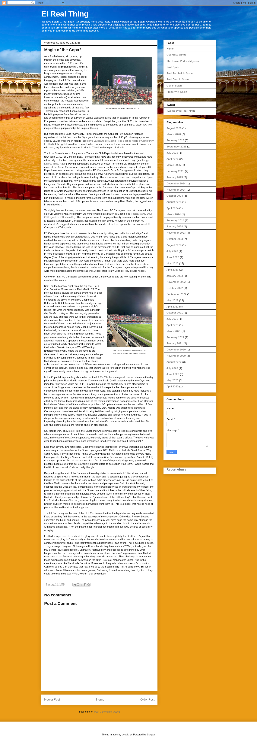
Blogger (151, 734)
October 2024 (175, 195)
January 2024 (175, 226)
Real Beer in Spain (178, 79)
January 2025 (175, 177)
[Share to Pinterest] (88, 584)
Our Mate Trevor (176, 54)
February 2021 (175, 337)
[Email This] (74, 584)
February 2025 (175, 171)
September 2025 (176, 146)
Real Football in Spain (180, 73)
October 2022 (175, 287)
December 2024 (176, 183)
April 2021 (173, 324)
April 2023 (173, 269)
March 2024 (174, 214)
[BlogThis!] (78, 584)
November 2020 (176, 355)
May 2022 (172, 300)
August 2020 (174, 361)
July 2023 (172, 251)
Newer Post (52, 699)
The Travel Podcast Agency (183, 60)
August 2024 (174, 201)
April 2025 (173, 158)
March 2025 (174, 164)
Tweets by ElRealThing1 (181, 110)
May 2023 (172, 263)
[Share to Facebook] (85, 584)
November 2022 (176, 281)
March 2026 (174, 134)
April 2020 (173, 386)
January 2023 (175, 275)
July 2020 (172, 368)
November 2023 (176, 232)
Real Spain (173, 67)
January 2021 (175, 343)
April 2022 (173, 306)
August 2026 (174, 128)
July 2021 (172, 318)
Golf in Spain (174, 85)
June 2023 (173, 257)
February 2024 (175, 220)
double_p (127, 734)
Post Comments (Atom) (107, 711)
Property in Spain (177, 91)
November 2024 (176, 189)
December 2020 (176, 349)
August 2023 (174, 245)
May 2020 (172, 380)
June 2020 (173, 374)
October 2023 (175, 238)
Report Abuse (176, 469)
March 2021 (174, 331)
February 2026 (175, 140)
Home (100, 699)
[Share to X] (81, 584)
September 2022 (176, 294)
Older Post (147, 699)
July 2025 (172, 152)
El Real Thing (64, 14)
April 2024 (173, 208)
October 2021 (175, 312)
